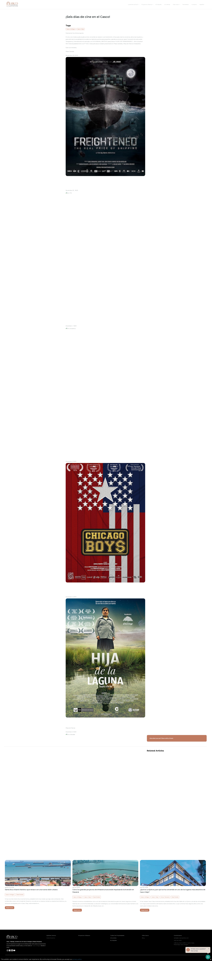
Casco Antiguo (70, 29)
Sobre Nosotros (50, 938)
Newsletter (185, 4)
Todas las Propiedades (117, 935)
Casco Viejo (80, 29)
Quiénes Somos (51, 935)
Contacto (194, 4)
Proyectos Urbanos (84, 935)
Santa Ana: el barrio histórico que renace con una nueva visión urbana (31, 890)
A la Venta (167, 4)
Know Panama (165, 897)
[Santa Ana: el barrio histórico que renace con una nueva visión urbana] (38, 884)
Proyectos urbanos (146, 4)
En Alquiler (159, 4)
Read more (9, 907)
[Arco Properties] (12, 4)
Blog (143, 938)
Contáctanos (178, 935)
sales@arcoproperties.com (181, 938)
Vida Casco (176, 4)
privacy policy (77, 959)
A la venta (113, 938)
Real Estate (19, 894)
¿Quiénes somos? (133, 4)
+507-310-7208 (177, 940)
